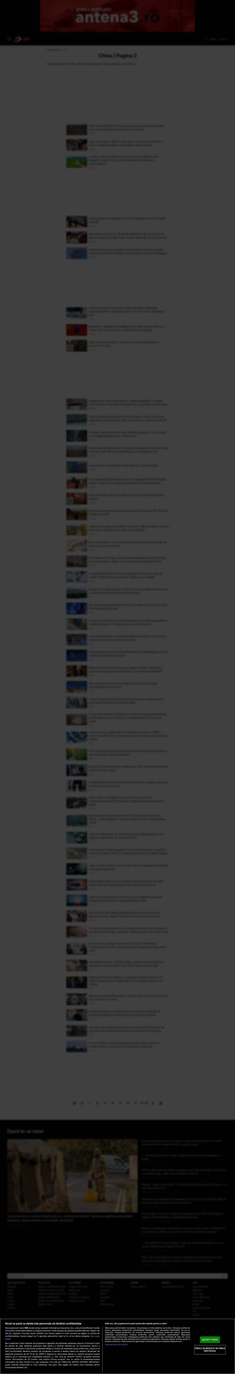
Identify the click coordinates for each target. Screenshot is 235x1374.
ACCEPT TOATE (210, 1339)
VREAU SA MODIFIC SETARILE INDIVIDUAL (210, 1349)
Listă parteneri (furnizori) (116, 1344)
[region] (117, 1346)
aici (52, 1356)
